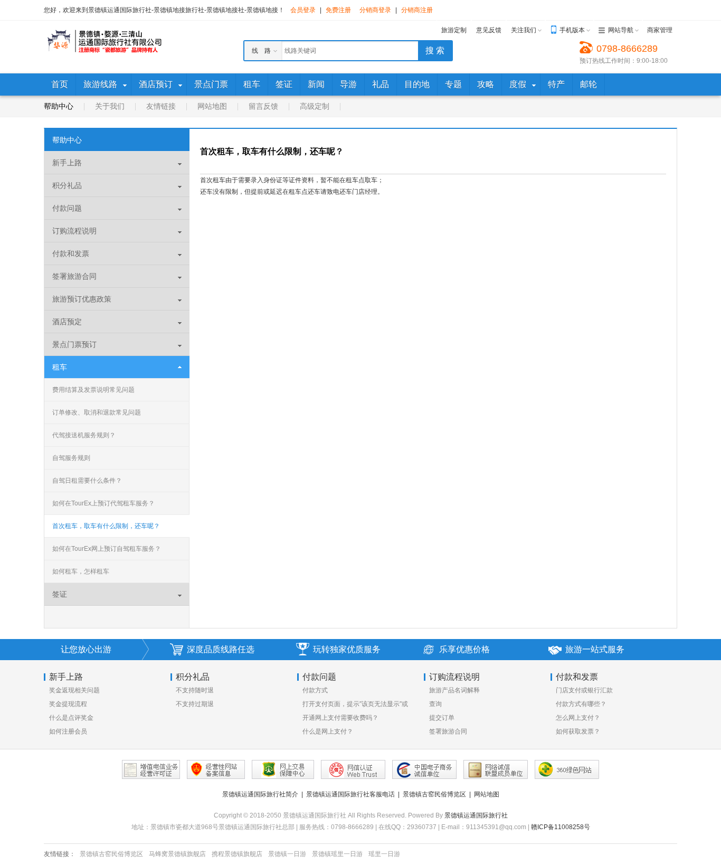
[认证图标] (151, 769)
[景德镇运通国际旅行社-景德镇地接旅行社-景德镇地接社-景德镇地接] (104, 41)
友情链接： (59, 854)
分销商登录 (375, 10)
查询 (435, 704)
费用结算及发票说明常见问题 (93, 389)
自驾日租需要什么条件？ (87, 480)
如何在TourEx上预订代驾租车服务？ (103, 503)
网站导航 (620, 30)
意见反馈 (488, 30)
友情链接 (161, 106)
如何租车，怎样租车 (80, 571)
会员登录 (303, 10)
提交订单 (441, 717)
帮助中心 (58, 106)
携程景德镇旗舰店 (237, 854)
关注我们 (523, 30)
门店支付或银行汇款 (584, 690)
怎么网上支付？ (578, 717)
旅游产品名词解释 (454, 690)
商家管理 (659, 30)
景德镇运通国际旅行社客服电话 (350, 794)
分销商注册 (417, 10)
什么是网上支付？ (327, 731)
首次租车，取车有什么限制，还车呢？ (106, 526)
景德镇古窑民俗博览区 (434, 794)
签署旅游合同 (448, 731)
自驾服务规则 (71, 458)
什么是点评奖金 (71, 717)
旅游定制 (454, 30)
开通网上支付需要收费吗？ (340, 717)
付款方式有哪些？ (581, 704)
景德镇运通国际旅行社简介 (260, 794)
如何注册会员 (68, 731)
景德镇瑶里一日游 (337, 854)
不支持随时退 (195, 690)
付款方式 (315, 690)
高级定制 (314, 106)
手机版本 (572, 30)
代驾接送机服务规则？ (84, 435)
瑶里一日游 (384, 854)
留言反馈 (263, 106)
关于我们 (110, 106)
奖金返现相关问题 (74, 690)
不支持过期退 (195, 704)
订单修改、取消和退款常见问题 (96, 412)
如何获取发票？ (578, 731)
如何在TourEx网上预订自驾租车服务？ (106, 548)
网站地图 (212, 106)
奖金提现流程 (68, 704)
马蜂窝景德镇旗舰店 (177, 854)
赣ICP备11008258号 (560, 827)
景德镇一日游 (287, 854)
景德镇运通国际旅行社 (476, 815)
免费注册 (338, 10)
